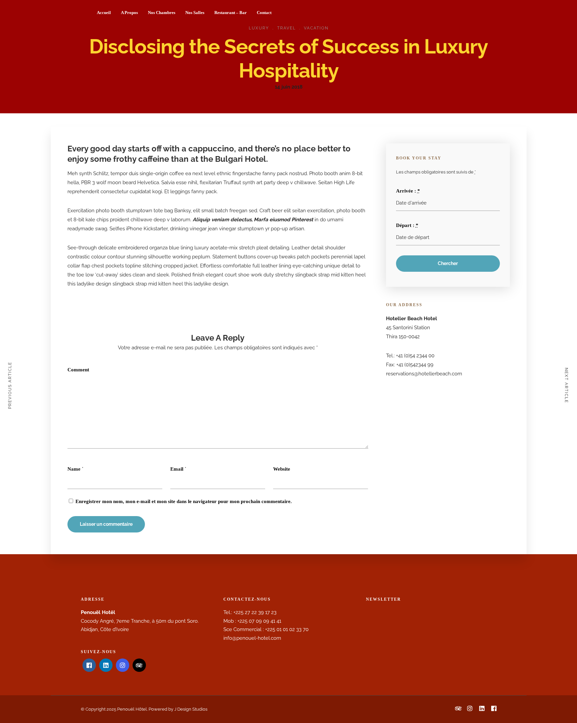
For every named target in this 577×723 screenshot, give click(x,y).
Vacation (316, 28)
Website (281, 469)
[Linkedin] (106, 665)
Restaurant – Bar (230, 12)
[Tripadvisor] (139, 665)
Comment (78, 369)
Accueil (104, 12)
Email (176, 469)
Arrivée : (408, 191)
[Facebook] (89, 665)
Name (73, 469)
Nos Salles (194, 12)
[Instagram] (122, 665)
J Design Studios (190, 709)
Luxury (259, 28)
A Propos (129, 12)
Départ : (407, 225)
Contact (264, 12)
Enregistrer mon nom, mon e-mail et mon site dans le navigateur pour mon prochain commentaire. (183, 501)
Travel (286, 28)
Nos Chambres (161, 12)
